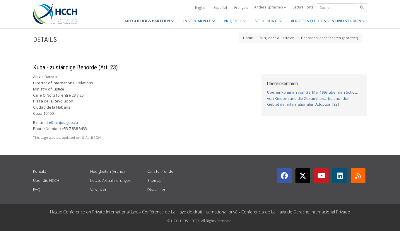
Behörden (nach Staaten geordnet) (329, 37)
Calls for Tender (161, 171)
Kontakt (39, 171)
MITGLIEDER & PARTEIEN (148, 20)
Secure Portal (303, 7)
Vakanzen (98, 189)
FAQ (36, 189)
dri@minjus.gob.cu (61, 122)
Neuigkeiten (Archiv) (107, 171)
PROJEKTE (233, 20)
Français (241, 7)
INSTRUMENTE (197, 20)
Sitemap (154, 180)
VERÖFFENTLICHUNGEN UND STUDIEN (326, 20)
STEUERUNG (266, 20)
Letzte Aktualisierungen (110, 180)
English (200, 7)
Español (220, 7)
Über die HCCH (46, 180)
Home (248, 37)
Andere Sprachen (269, 7)
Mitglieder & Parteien (277, 37)
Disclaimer (156, 189)
